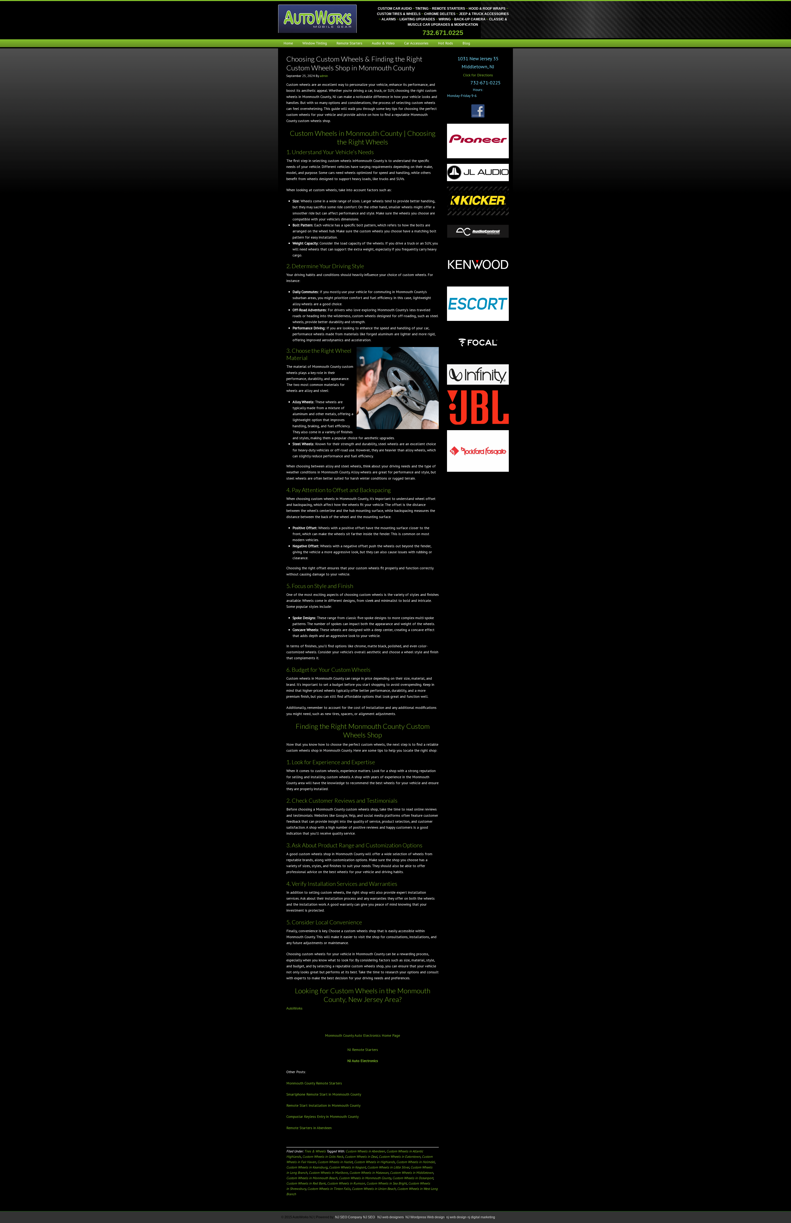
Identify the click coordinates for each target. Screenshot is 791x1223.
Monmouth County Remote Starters (314, 1083)
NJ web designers (391, 1217)
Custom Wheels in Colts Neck (322, 1156)
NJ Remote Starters (362, 1049)
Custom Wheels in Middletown (411, 1173)
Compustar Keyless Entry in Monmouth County (322, 1116)
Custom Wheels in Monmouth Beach (311, 1178)
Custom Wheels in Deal (361, 1156)
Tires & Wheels (315, 1151)
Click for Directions (478, 75)
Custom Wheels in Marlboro (328, 1173)
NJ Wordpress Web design (425, 1217)
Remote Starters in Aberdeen (309, 1127)
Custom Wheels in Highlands (374, 1162)
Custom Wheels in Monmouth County (365, 1178)
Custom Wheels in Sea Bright (386, 1183)
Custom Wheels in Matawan (368, 1173)
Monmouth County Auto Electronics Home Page (362, 1035)
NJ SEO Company (348, 1217)
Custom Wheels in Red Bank (306, 1183)
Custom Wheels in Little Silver (388, 1167)
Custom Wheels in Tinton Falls (328, 1189)
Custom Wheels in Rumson (346, 1183)
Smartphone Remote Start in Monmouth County (323, 1094)
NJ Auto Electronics (362, 1060)
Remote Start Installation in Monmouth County (323, 1105)
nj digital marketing (481, 1217)
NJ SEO (369, 1217)
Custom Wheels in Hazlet (335, 1162)
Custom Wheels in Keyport (347, 1167)
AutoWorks (294, 1008)
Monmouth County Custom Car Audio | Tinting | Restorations (317, 18)
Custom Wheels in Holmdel (415, 1162)
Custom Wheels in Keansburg (307, 1167)
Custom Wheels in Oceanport (412, 1178)
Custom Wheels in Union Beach (374, 1189)
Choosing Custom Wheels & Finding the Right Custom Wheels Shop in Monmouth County (354, 63)
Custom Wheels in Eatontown (399, 1156)
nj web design (456, 1217)
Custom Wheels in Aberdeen (365, 1151)
